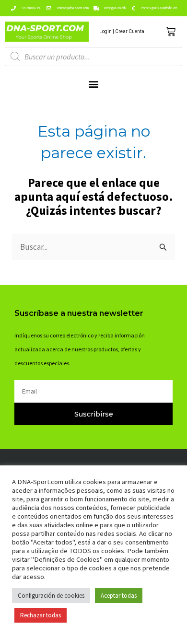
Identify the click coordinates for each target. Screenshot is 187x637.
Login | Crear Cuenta (121, 31)
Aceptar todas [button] (119, 595)
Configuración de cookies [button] (51, 595)
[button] (94, 84)
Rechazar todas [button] (40, 615)
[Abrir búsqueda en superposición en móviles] (93, 56)
